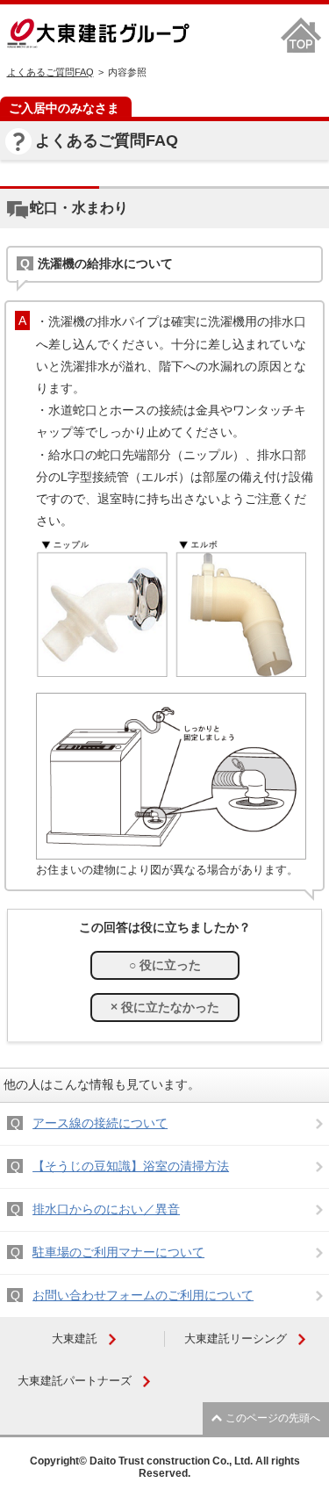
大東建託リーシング (235, 1338)
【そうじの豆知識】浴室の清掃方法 (130, 1166)
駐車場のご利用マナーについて (118, 1252)
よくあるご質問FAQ (50, 72)
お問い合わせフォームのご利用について (143, 1295)
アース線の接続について (100, 1123)
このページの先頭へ (272, 1418)
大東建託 (74, 1338)
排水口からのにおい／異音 (106, 1209)
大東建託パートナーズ (75, 1380)
